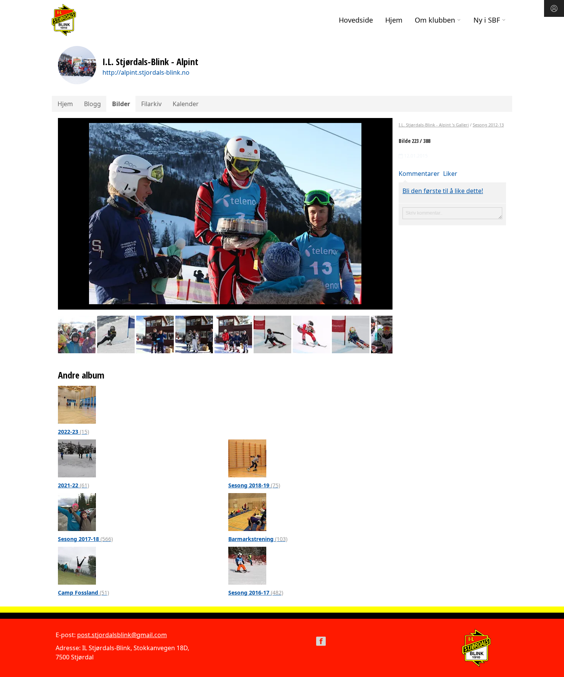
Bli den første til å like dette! (442, 191)
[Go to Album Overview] (77, 404)
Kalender (186, 104)
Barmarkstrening (257, 539)
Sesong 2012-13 (488, 125)
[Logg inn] (554, 8)
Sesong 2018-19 (254, 485)
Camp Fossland (83, 592)
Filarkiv (151, 104)
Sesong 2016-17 (255, 592)
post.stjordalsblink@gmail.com (122, 635)
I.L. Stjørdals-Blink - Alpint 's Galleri (434, 125)
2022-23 (73, 431)
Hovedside (356, 20)
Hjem (393, 20)
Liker (450, 173)
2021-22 (73, 485)
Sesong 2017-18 (85, 539)
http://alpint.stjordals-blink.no (146, 72)
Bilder (121, 104)
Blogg (92, 104)
